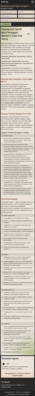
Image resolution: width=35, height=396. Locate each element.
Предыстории (6, 8)
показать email (23, 394)
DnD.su (4, 1)
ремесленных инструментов (11, 63)
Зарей (7, 364)
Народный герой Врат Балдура (14, 6)
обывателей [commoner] (13, 103)
